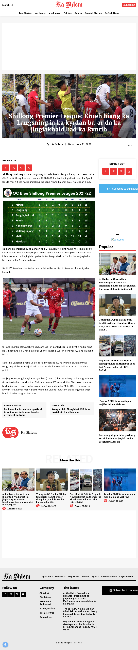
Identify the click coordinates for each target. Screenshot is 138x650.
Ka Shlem (57, 144)
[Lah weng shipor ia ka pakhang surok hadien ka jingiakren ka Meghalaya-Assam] (117, 420)
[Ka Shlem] (10, 432)
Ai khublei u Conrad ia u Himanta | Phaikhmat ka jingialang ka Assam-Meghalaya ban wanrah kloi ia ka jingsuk (117, 284)
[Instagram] (11, 594)
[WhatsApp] (29, 167)
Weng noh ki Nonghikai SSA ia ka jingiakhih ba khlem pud (71, 411)
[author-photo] (4, 508)
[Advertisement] (69, 46)
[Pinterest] (21, 167)
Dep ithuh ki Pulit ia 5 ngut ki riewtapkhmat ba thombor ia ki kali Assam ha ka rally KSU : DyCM (117, 365)
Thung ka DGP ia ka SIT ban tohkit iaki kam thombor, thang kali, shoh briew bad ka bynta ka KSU (117, 324)
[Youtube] (23, 594)
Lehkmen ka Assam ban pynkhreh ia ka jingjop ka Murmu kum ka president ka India (23, 412)
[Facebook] (5, 167)
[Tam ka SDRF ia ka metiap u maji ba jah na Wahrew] (117, 386)
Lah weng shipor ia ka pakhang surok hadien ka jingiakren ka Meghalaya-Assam (117, 438)
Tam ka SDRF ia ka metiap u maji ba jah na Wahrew (115, 402)
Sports (69, 109)
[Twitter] (13, 167)
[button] (8, 5)
